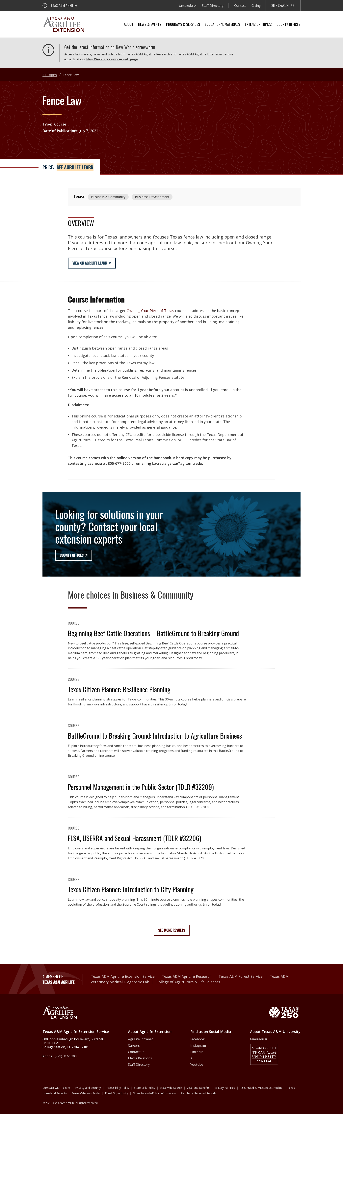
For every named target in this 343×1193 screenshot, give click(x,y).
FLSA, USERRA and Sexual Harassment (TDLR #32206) (134, 838)
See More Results (171, 930)
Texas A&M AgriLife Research (186, 976)
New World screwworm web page (112, 59)
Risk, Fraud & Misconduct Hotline (261, 1088)
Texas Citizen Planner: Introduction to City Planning (131, 889)
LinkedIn (196, 1052)
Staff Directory (213, 5)
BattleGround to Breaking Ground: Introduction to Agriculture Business (155, 735)
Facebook (197, 1039)
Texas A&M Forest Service (241, 976)
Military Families (224, 1088)
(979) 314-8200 (66, 1056)
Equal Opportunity (116, 1093)
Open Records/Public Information (154, 1093)
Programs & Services (183, 24)
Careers (134, 1045)
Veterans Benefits (198, 1088)
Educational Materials (222, 24)
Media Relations (140, 1058)
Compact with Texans (56, 1088)
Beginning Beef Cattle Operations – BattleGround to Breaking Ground (153, 633)
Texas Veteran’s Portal (85, 1093)
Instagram (198, 1045)
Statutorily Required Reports (198, 1093)
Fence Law (71, 75)
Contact (240, 5)
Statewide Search (171, 1088)
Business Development (152, 197)
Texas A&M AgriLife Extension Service (123, 976)
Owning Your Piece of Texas (150, 310)
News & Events (149, 24)
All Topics (49, 75)
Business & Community (108, 197)
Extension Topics (258, 24)
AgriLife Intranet (140, 1039)
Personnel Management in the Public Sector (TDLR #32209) (141, 787)
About (128, 24)
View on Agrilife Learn (89, 263)
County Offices (289, 24)
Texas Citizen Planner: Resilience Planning (119, 689)
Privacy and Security (88, 1088)
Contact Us (136, 1052)
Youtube (196, 1064)
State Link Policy (144, 1088)
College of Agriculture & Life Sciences (188, 982)
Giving (256, 5)
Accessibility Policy (117, 1088)
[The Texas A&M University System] (264, 1054)
